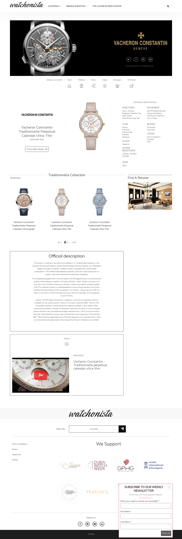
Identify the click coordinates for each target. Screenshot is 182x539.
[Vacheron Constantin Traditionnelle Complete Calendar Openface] (105, 202)
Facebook (136, 59)
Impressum (16, 454)
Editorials (53, 6)
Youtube (150, 59)
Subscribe (60, 429)
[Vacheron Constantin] (37, 114)
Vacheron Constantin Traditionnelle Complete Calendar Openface (105, 226)
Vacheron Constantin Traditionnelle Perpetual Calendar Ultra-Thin (29, 226)
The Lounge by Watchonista (107, 6)
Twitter (128, 59)
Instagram (143, 59)
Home (69, 80)
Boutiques (117, 80)
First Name (125, 511)
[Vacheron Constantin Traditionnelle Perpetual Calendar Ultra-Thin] (91, 126)
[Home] (28, 4)
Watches (81, 80)
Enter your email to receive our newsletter (140, 501)
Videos (104, 80)
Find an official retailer (35, 149)
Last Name (125, 522)
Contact (15, 460)
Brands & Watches (76, 6)
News (93, 80)
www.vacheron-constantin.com (139, 66)
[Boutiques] (150, 196)
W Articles (132, 80)
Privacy (14, 449)
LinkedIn (102, 524)
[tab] (66, 342)
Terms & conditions (19, 444)
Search (168, 6)
